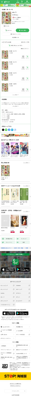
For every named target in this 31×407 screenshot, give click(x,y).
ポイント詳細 (15, 19)
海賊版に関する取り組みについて (6, 358)
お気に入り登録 (26, 42)
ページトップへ (15, 391)
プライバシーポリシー (6, 349)
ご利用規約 (3, 345)
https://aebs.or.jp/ (14, 369)
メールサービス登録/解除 (6, 330)
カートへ (10, 30)
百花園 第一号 (12, 51)
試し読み (7, 26)
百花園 (8, 115)
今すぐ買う (23, 30)
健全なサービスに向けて (22, 349)
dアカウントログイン (6, 338)
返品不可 (13, 23)
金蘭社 (13, 12)
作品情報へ (14, 37)
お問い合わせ (4, 334)
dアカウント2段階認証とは (6, 353)
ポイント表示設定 (20, 334)
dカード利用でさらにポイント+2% (18, 21)
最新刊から (27, 48)
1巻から (22, 48)
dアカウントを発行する (15, 383)
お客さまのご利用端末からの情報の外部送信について (22, 358)
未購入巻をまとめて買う (16, 45)
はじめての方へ (6, 326)
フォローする (16, 12)
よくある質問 (19, 330)
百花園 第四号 (12, 84)
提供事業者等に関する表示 (22, 346)
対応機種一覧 (19, 326)
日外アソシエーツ (9, 112)
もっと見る (26, 162)
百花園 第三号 (12, 73)
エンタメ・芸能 (10, 114)
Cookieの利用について (21, 353)
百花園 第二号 (12, 62)
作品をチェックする (16, 34)
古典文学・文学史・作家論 (19, 114)
